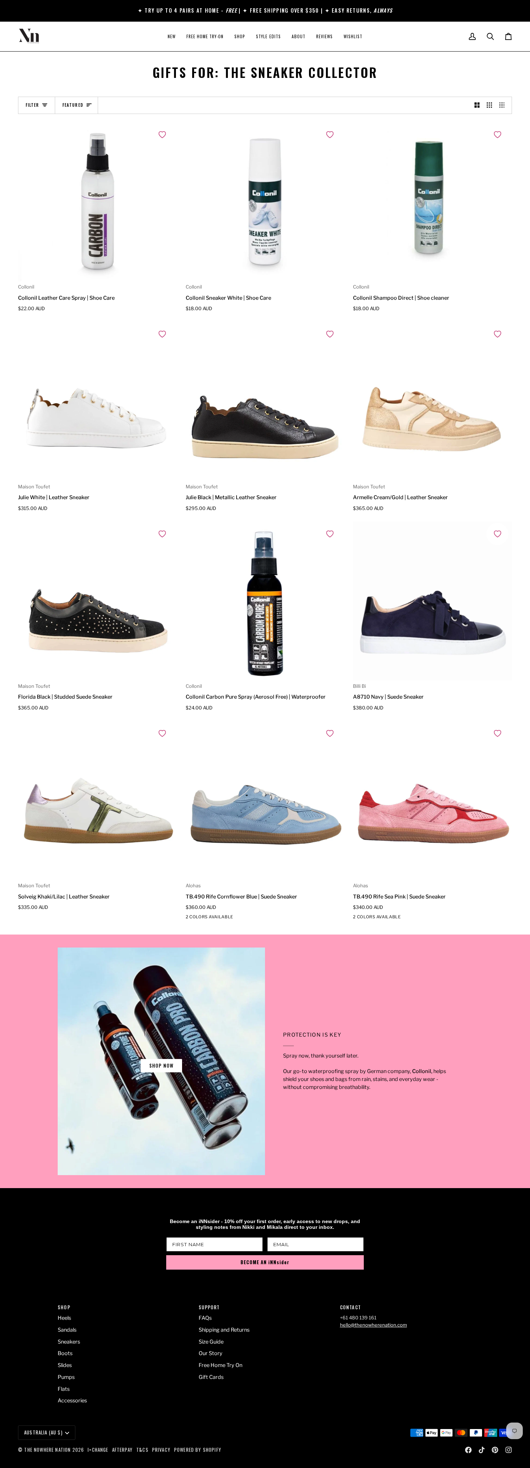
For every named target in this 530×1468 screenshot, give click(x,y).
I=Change (98, 1449)
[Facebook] (468, 1450)
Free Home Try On (220, 1365)
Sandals (67, 1330)
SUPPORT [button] (209, 1307)
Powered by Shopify (197, 1449)
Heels (64, 1318)
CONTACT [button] (350, 1307)
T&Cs (142, 1449)
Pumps (66, 1377)
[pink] (190, 918)
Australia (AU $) (43, 1432)
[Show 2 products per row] (477, 105)
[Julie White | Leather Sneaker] (97, 401)
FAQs (205, 1318)
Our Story (210, 1353)
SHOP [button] (64, 1307)
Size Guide (211, 1342)
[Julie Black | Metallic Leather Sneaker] (265, 401)
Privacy (161, 1449)
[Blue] (203, 918)
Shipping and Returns (224, 1330)
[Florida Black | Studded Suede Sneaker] (97, 601)
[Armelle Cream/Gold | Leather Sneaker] (432, 401)
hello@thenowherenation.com (373, 1325)
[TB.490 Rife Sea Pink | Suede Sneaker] (432, 800)
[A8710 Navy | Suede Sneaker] (432, 601)
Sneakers (69, 1342)
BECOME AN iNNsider (265, 1262)
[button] (240, 36)
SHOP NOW (161, 1065)
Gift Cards (211, 1377)
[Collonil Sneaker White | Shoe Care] (265, 202)
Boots (65, 1353)
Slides (65, 1365)
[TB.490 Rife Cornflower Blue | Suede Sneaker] (265, 800)
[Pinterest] (495, 1450)
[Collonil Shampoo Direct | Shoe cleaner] (432, 202)
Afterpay (122, 1449)
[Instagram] (508, 1450)
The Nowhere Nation (47, 1449)
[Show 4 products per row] (504, 105)
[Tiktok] (482, 1450)
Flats (64, 1389)
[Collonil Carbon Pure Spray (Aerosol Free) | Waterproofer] (265, 601)
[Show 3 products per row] (489, 105)
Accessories (72, 1400)
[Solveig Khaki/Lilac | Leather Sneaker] (97, 800)
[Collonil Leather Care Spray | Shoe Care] (97, 202)
